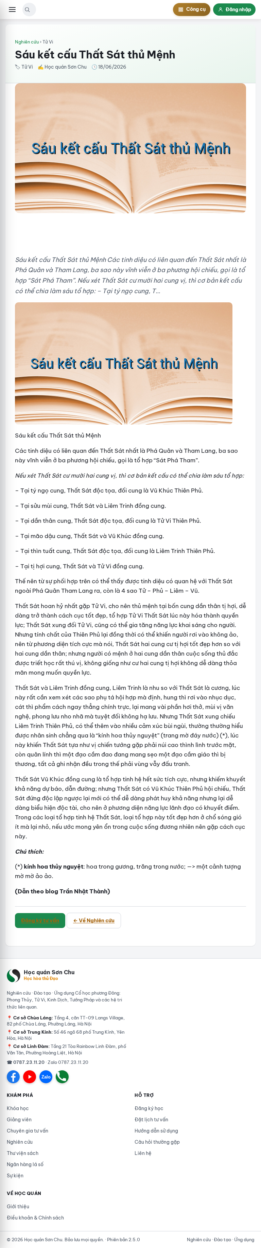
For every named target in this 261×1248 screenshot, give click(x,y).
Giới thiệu (18, 1207)
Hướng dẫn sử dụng (156, 1131)
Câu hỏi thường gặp (157, 1142)
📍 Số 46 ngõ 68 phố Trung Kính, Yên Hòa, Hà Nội (65, 1035)
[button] (27, 9)
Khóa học (18, 1108)
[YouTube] (29, 1076)
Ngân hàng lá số (25, 1164)
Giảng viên (19, 1120)
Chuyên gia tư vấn (27, 1131)
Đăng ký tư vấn (40, 920)
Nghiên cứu (27, 41)
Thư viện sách (22, 1153)
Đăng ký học (149, 1108)
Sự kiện (15, 1176)
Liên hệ (143, 1153)
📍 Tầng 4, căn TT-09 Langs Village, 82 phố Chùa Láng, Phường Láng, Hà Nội (66, 1021)
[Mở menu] (12, 9)
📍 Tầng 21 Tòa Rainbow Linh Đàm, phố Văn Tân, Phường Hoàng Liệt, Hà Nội (66, 1049)
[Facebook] (13, 1076)
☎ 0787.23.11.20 (26, 1062)
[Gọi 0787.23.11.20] (62, 1076)
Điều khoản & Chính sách (35, 1218)
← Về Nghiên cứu (94, 920)
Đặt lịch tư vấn (151, 1120)
